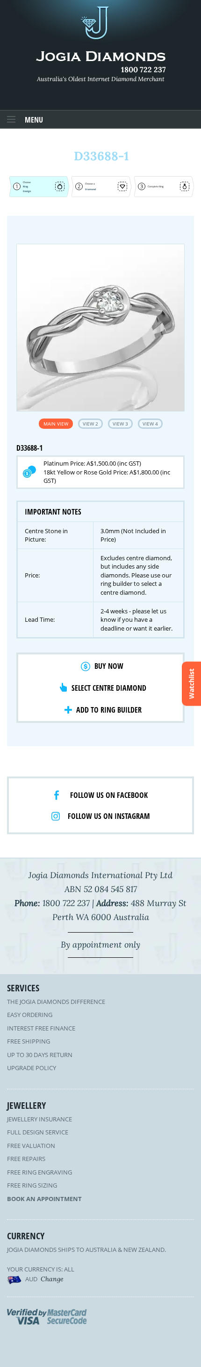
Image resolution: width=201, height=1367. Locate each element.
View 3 (120, 423)
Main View (55, 423)
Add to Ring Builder (109, 710)
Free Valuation (31, 1145)
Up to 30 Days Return (39, 1055)
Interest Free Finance (41, 1028)
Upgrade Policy (31, 1068)
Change (52, 1279)
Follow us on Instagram (109, 816)
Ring (25, 186)
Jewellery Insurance (39, 1119)
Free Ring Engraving (39, 1172)
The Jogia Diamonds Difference (56, 1001)
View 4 (150, 423)
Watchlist (191, 683)
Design (27, 191)
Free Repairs (26, 1158)
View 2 (90, 423)
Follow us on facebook (109, 795)
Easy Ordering (29, 1014)
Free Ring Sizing (32, 1185)
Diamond (90, 189)
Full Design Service (37, 1132)
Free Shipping (28, 1041)
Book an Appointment (44, 1199)
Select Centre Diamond (109, 688)
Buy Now (108, 666)
